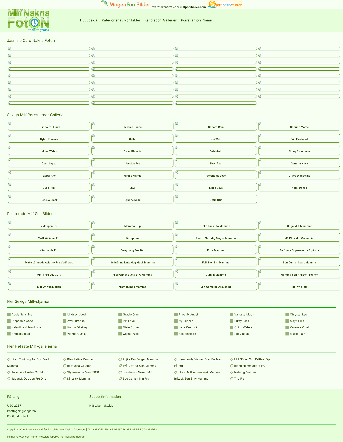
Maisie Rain (297, 333)
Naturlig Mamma (245, 372)
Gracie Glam (131, 314)
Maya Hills (297, 321)
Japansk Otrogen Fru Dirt (28, 378)
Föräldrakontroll (18, 416)
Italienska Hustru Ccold (27, 372)
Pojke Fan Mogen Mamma (140, 359)
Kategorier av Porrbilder (121, 20)
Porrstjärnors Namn (196, 20)
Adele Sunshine (22, 314)
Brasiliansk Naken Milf (137, 372)
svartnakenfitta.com (165, 7)
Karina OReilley (77, 327)
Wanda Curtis (76, 333)
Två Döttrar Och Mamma (139, 365)
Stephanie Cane (22, 321)
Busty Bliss (241, 321)
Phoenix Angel (188, 314)
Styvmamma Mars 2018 (83, 372)
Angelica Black (21, 333)
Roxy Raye (241, 333)
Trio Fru (239, 378)
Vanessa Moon (244, 314)
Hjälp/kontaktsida (101, 405)
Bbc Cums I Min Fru (136, 378)
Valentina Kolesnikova (26, 327)
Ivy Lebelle (186, 321)
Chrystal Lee (298, 314)
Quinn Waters (243, 327)
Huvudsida (88, 20)
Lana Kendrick (188, 327)
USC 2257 (14, 405)
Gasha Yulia (131, 333)
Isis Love (129, 321)
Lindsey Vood (76, 314)
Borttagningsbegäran (21, 411)
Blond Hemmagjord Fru (249, 365)
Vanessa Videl (299, 327)
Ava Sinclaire (187, 333)
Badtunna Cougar (79, 365)
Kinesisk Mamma (78, 378)
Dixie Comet (131, 327)
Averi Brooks (75, 321)
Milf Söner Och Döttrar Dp (252, 359)
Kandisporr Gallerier (161, 20)
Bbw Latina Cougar (80, 359)
